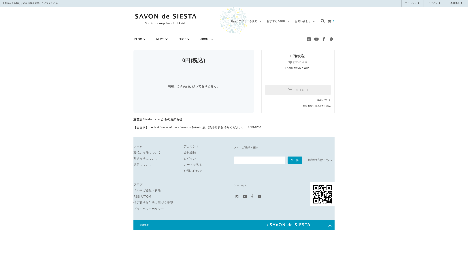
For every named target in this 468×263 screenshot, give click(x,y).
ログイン (433, 3)
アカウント (411, 3)
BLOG (138, 39)
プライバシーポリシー (148, 208)
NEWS (160, 39)
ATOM (146, 196)
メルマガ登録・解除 (147, 190)
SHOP (182, 39)
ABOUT (205, 39)
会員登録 (455, 3)
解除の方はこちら (320, 159)
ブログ (138, 184)
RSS (136, 196)
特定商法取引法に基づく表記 (153, 202)
